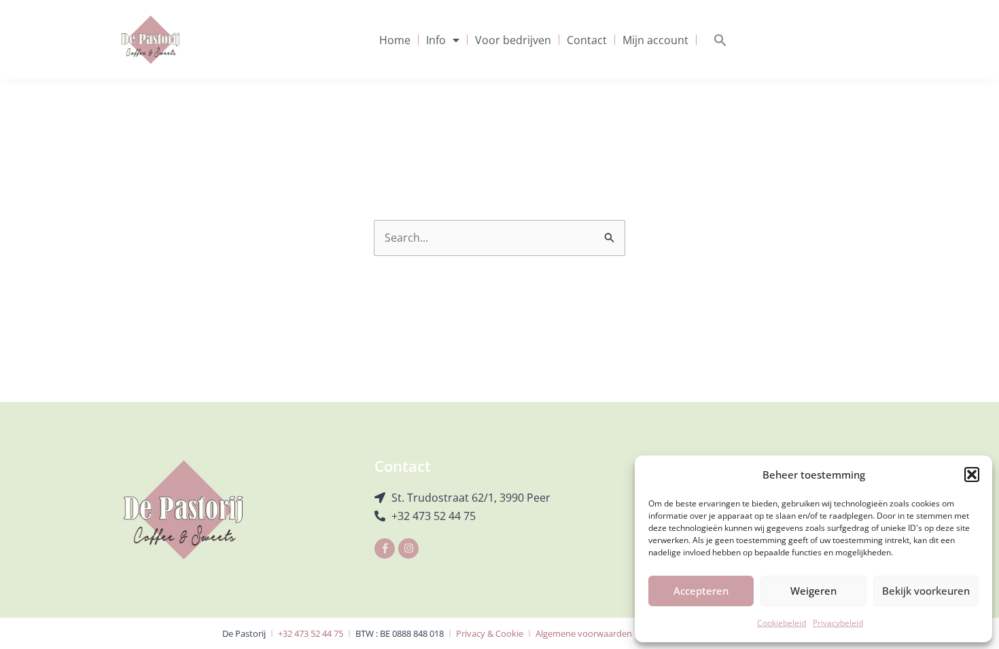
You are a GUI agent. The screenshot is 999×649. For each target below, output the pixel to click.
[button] (972, 474)
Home (394, 40)
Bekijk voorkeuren (926, 590)
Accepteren (701, 590)
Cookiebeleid (781, 623)
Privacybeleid (838, 623)
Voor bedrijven (513, 40)
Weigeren (813, 590)
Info (436, 40)
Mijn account (655, 40)
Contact (587, 40)
